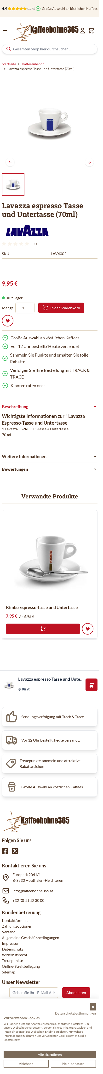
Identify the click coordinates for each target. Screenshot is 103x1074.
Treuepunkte (12, 960)
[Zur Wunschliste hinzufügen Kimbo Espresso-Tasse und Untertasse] (87, 629)
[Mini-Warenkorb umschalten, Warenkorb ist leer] (91, 30)
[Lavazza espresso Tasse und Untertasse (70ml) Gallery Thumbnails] (13, 184)
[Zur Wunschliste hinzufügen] (7, 320)
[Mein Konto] (82, 30)
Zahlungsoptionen (17, 926)
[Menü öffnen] (5, 30)
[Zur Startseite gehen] (45, 30)
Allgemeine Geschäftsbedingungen (30, 937)
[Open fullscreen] (49, 122)
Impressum (11, 943)
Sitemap (8, 972)
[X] (15, 851)
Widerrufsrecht (14, 954)
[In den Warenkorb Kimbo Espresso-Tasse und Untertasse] (43, 629)
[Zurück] (10, 162)
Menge (7, 307)
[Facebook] (5, 851)
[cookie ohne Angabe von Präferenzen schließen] (93, 1006)
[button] (27, 230)
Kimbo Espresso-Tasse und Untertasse (42, 607)
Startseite (9, 64)
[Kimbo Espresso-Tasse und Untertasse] (50, 557)
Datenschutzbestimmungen (75, 1013)
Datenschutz (12, 949)
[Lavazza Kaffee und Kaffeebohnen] (27, 230)
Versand (9, 932)
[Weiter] (89, 162)
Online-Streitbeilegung (21, 966)
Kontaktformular (16, 920)
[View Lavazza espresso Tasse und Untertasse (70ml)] (13, 184)
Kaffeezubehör (33, 64)
